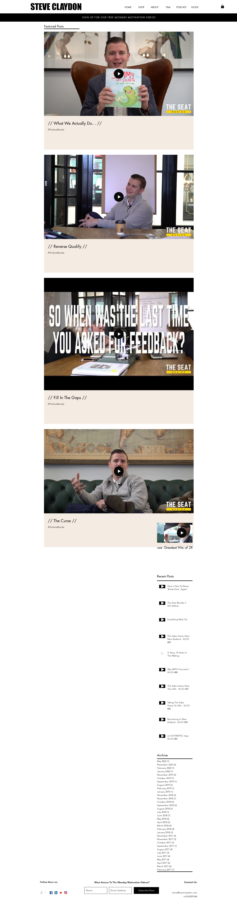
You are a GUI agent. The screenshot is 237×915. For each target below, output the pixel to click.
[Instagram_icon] (65, 892)
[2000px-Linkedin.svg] (55, 892)
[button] (222, 6)
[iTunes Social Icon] (41, 892)
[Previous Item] (162, 532)
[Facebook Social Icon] (51, 892)
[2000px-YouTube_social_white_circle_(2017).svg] (60, 892)
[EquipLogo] (46, 892)
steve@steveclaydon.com (184, 892)
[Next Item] (187, 532)
